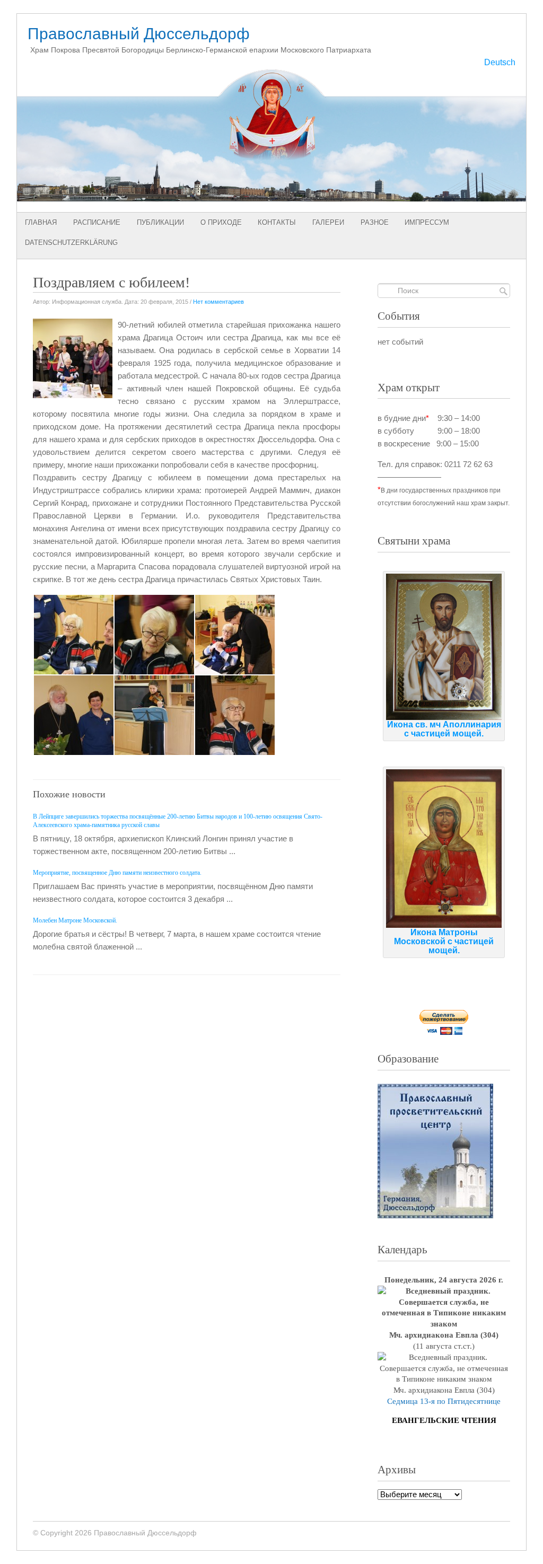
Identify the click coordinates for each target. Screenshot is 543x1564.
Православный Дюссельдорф (139, 33)
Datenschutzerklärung (71, 243)
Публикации (160, 222)
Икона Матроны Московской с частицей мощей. (444, 941)
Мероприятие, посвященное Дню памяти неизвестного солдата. (117, 872)
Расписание (96, 222)
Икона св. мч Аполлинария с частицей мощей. (444, 729)
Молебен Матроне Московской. (75, 920)
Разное (375, 222)
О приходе (221, 222)
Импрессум (427, 222)
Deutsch (499, 62)
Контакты (277, 222)
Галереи (328, 222)
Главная (41, 222)
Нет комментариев (218, 301)
